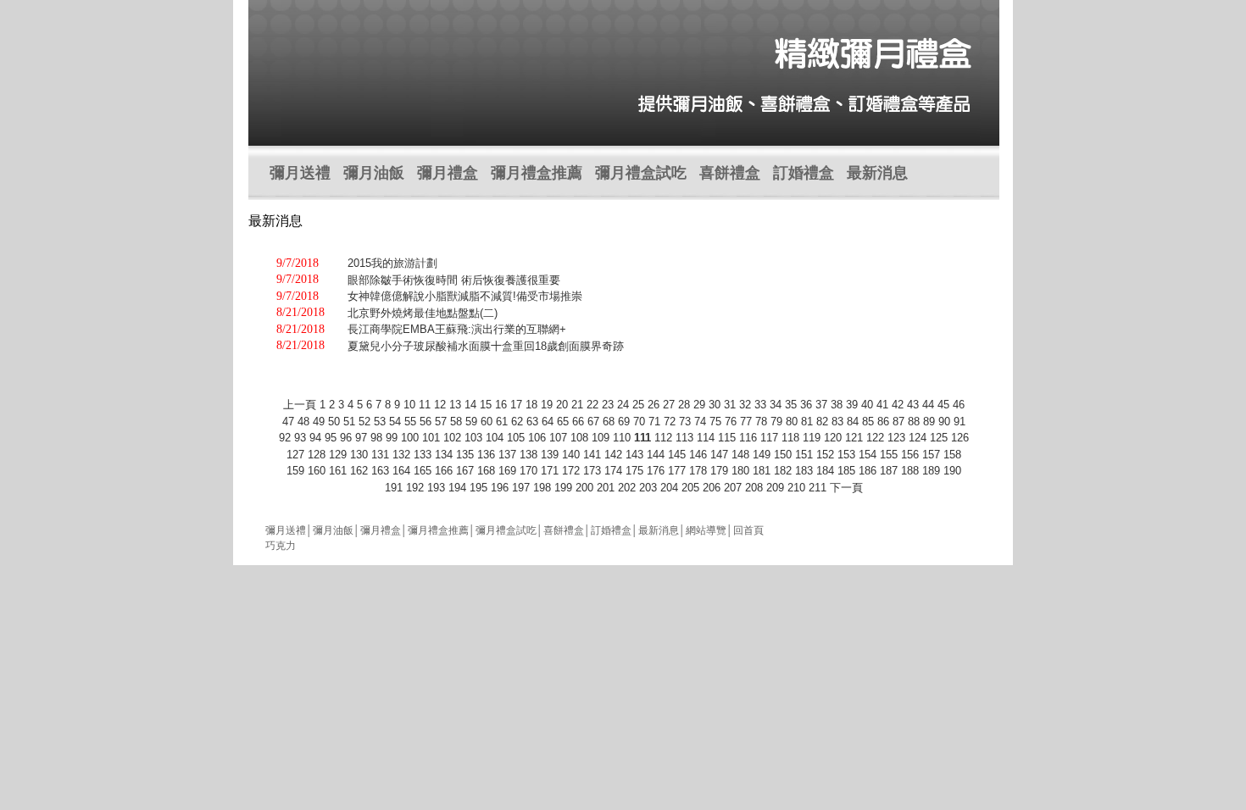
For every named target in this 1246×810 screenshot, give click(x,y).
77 (746, 421)
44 (928, 404)
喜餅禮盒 (729, 172)
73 (685, 421)
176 (656, 470)
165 (422, 470)
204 (669, 487)
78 (761, 421)
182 (783, 470)
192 (415, 487)
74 (700, 421)
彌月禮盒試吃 (641, 172)
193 (436, 487)
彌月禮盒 (447, 172)
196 (500, 487)
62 (517, 421)
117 (769, 437)
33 (760, 404)
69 (624, 421)
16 (501, 404)
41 (882, 404)
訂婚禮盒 (803, 172)
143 (634, 454)
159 (295, 470)
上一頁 (299, 404)
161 (338, 470)
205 (690, 487)
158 (952, 454)
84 (853, 421)
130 (359, 454)
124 (917, 437)
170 (528, 470)
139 (550, 454)
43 (913, 404)
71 (654, 421)
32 (745, 404)
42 (898, 404)
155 (889, 454)
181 (761, 470)
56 (425, 421)
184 (825, 470)
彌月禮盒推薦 (536, 172)
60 (486, 421)
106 (537, 437)
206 (711, 487)
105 (516, 437)
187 (889, 470)
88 (914, 421)
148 (740, 454)
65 (563, 421)
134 (444, 454)
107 (558, 437)
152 (825, 454)
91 (959, 421)
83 (837, 421)
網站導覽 (706, 530)
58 (456, 421)
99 (392, 437)
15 (486, 404)
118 (790, 437)
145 (677, 454)
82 (822, 421)
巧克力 (280, 546)
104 (494, 437)
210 (796, 487)
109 (600, 437)
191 (394, 487)
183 (804, 470)
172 (571, 470)
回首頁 (748, 530)
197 (521, 487)
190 (952, 470)
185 (846, 470)
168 (486, 470)
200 (584, 487)
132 (401, 454)
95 (331, 437)
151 (804, 454)
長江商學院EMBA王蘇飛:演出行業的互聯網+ (457, 329)
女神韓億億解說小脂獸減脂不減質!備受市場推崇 (465, 296)
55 (410, 421)
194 (457, 487)
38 (837, 404)
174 (613, 470)
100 (410, 437)
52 (364, 421)
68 (609, 421)
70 (639, 421)
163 (380, 470)
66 (578, 421)
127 (295, 454)
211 (817, 487)
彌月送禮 (300, 172)
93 (300, 437)
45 (943, 404)
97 (361, 437)
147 (719, 454)
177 (677, 470)
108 (579, 437)
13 (455, 404)
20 (562, 404)
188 (910, 470)
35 (791, 404)
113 (684, 437)
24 (623, 404)
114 (706, 437)
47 (288, 421)
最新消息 (877, 172)
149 (761, 454)
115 (727, 437)
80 (792, 421)
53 (380, 421)
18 (531, 404)
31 (730, 404)
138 (528, 454)
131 (380, 454)
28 (684, 404)
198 (542, 487)
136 (486, 454)
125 (939, 437)
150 (783, 454)
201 (606, 487)
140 (571, 454)
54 (395, 421)
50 (334, 421)
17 (516, 404)
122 (875, 437)
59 (471, 421)
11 (425, 404)
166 (444, 470)
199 (563, 487)
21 (577, 404)
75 (715, 421)
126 (960, 437)
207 (733, 487)
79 (776, 421)
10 (409, 404)
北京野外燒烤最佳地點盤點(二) (423, 313)
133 (422, 454)
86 (883, 421)
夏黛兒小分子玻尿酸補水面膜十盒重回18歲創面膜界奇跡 (486, 346)
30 (714, 404)
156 (910, 454)
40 (867, 404)
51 (349, 421)
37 (821, 404)
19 (547, 404)
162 (359, 470)
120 (833, 437)
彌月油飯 (373, 172)
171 (550, 470)
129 (338, 454)
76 (731, 421)
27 (669, 404)
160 (316, 470)
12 (440, 404)
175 (634, 470)
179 (719, 470)
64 (547, 421)
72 (670, 421)
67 (593, 421)
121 (854, 437)
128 (316, 454)
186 (867, 470)
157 (931, 454)
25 (638, 404)
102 (452, 437)
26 (653, 404)
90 (944, 421)
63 (532, 421)
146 (698, 454)
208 (754, 487)
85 (868, 421)
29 (699, 404)
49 (319, 421)
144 (656, 454)
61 (502, 421)
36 (806, 404)
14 (470, 404)
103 (473, 437)
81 (807, 421)
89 (929, 421)
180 (740, 470)
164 (401, 470)
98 (376, 437)
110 (622, 437)
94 (315, 437)
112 (663, 437)
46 (959, 404)
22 (592, 404)
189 (931, 470)
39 (852, 404)
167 (465, 470)
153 (846, 454)
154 (867, 454)
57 (441, 421)
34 (776, 404)
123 (896, 437)
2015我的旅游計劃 (392, 263)
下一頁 (846, 487)
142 (613, 454)
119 (811, 437)
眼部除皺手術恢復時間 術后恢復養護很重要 (454, 280)
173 (592, 470)
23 (608, 404)
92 (285, 437)
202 (627, 487)
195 (478, 487)
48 (303, 421)
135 (465, 454)
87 (898, 421)
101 (431, 437)
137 (507, 454)
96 (346, 437)
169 (507, 470)
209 (775, 487)
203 (648, 487)
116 (748, 437)
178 (698, 470)
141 (592, 454)
